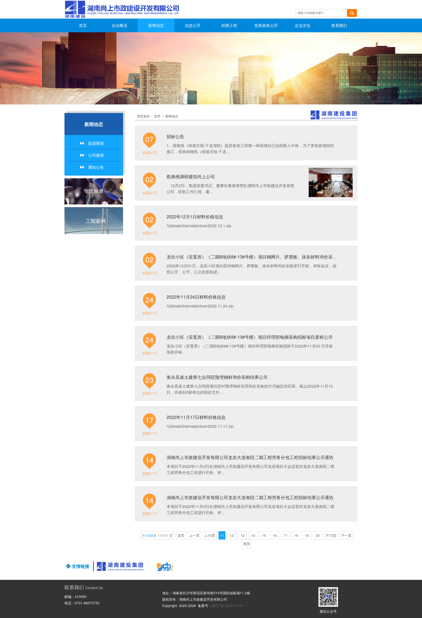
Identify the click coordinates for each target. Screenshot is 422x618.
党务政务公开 (266, 25)
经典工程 (229, 25)
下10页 (331, 535)
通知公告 (96, 167)
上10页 (209, 535)
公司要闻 (96, 155)
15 (264, 535)
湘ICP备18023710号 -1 (229, 605)
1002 (149, 535)
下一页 (346, 535)
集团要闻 (96, 143)
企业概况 (119, 25)
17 (285, 535)
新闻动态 (156, 25)
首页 (83, 25)
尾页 (246, 543)
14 (253, 535)
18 (296, 535)
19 (307, 535)
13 (242, 535)
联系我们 (339, 25)
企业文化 (302, 25)
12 (232, 535)
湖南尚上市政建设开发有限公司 (203, 599)
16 (275, 535)
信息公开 (192, 25)
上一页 (194, 535)
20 (318, 535)
